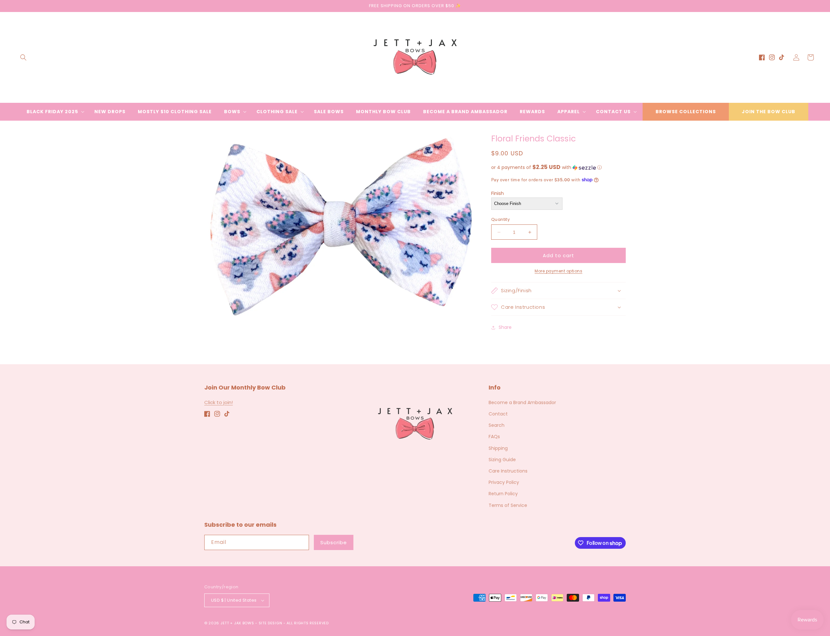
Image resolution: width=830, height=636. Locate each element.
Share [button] (505, 327)
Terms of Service (508, 505)
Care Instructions (508, 471)
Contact (498, 414)
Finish (497, 193)
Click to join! (218, 402)
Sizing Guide (502, 459)
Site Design (270, 623)
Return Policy (503, 493)
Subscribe (333, 542)
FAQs (494, 436)
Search (496, 425)
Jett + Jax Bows (237, 623)
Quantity (500, 219)
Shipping (498, 448)
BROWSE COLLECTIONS (686, 111)
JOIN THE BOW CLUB (768, 111)
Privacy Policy (504, 482)
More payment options (558, 271)
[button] (23, 57)
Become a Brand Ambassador (522, 402)
